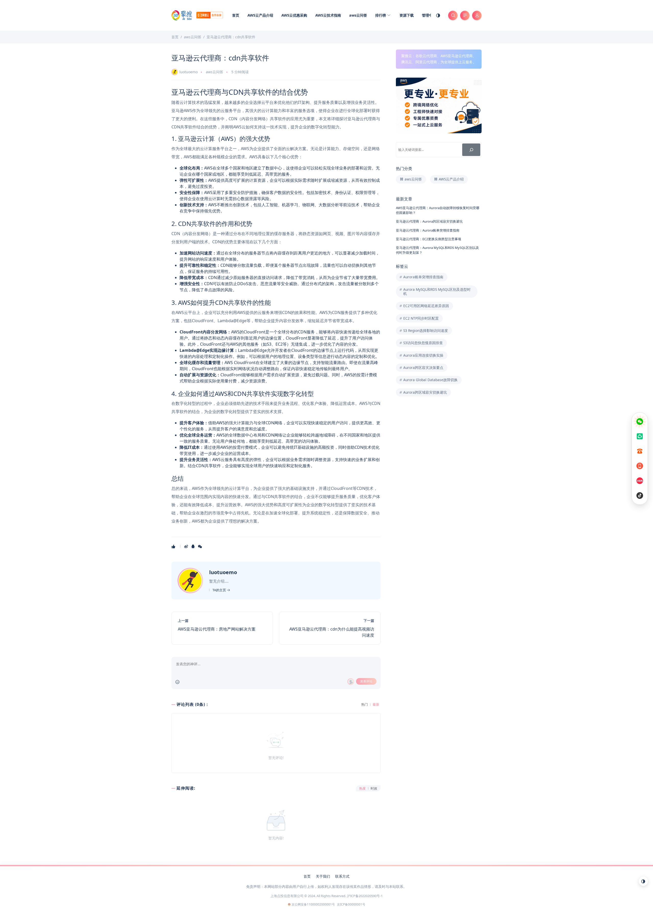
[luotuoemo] (191, 580)
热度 (362, 788)
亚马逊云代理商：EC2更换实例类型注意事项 (428, 239)
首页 (235, 15)
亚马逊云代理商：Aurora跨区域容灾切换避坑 (429, 221)
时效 (374, 788)
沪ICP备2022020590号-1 (365, 896)
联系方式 (342, 876)
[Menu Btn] (465, 15)
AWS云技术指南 (328, 15)
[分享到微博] (186, 546)
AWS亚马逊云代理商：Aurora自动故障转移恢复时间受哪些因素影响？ (437, 210)
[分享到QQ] (193, 546)
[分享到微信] (200, 546)
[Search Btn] (453, 15)
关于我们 (323, 876)
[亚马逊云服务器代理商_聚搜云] (197, 15)
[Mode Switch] (438, 15)
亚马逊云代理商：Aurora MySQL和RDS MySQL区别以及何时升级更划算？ (437, 250)
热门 (364, 704)
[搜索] (471, 149)
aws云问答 (358, 15)
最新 (376, 704)
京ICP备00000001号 (351, 904)
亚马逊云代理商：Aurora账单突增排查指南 (427, 230)
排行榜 (381, 15)
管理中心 (429, 15)
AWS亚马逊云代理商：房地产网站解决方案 (217, 629)
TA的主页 (219, 590)
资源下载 (406, 15)
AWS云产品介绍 (260, 15)
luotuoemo (188, 71)
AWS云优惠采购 (294, 15)
